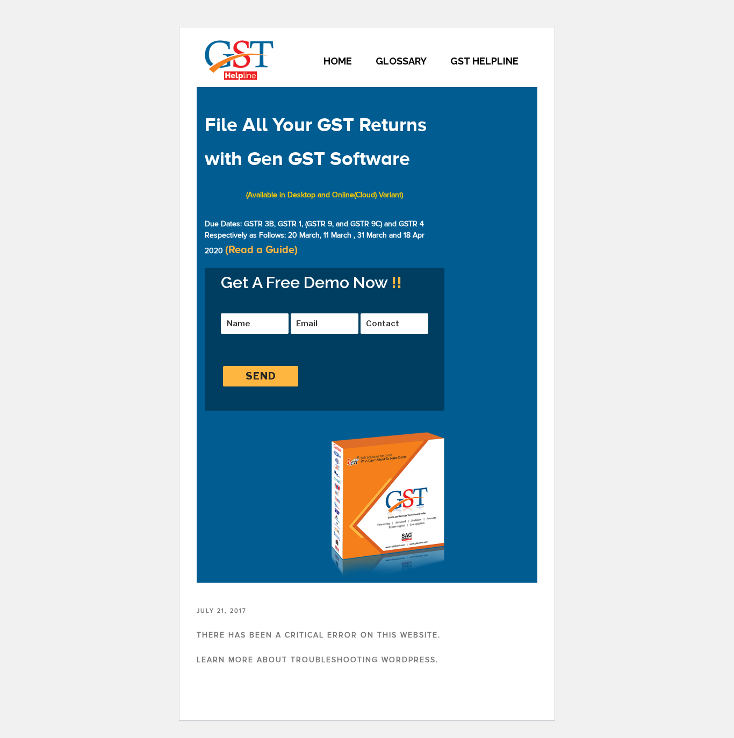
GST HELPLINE (484, 61)
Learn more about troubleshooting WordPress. (317, 659)
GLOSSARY (401, 61)
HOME (337, 61)
